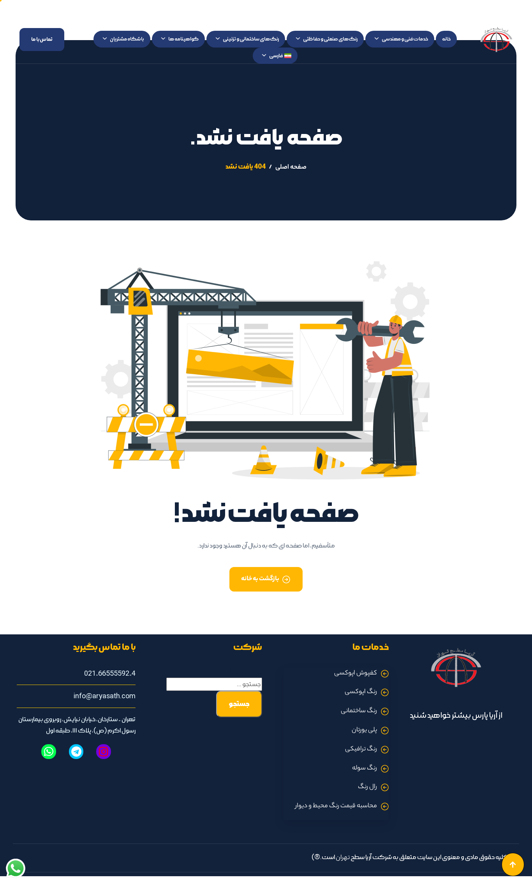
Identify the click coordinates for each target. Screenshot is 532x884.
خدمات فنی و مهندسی (405, 38)
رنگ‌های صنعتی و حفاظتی (330, 38)
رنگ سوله (364, 768)
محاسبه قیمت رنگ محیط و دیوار (336, 806)
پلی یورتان (364, 730)
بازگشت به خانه (260, 579)
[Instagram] (103, 751)
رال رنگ (367, 787)
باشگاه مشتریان (127, 38)
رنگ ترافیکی (361, 749)
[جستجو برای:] (214, 684)
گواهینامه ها (183, 38)
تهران (343, 858)
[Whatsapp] (48, 751)
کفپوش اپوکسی (355, 673)
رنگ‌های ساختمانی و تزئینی (251, 38)
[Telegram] (76, 751)
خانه (446, 38)
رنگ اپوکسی (361, 692)
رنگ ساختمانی (359, 711)
